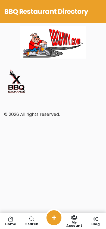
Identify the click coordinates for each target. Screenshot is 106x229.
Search (31, 224)
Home (10, 224)
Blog (95, 224)
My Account (74, 223)
